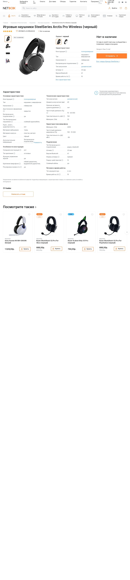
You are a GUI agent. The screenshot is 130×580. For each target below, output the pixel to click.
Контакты (83, 1)
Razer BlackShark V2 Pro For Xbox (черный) (47, 242)
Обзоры (63, 1)
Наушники (32, 22)
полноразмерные (87, 51)
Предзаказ (95, 1)
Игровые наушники (44, 22)
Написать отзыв (18, 194)
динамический (86, 66)
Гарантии (73, 1)
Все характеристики (63, 80)
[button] (127, 232)
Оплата (42, 1)
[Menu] (4, 16)
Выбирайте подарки (24, 2)
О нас (34, 2)
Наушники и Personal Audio (19, 22)
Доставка (52, 1)
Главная (5, 22)
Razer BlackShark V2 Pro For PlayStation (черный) (110, 242)
